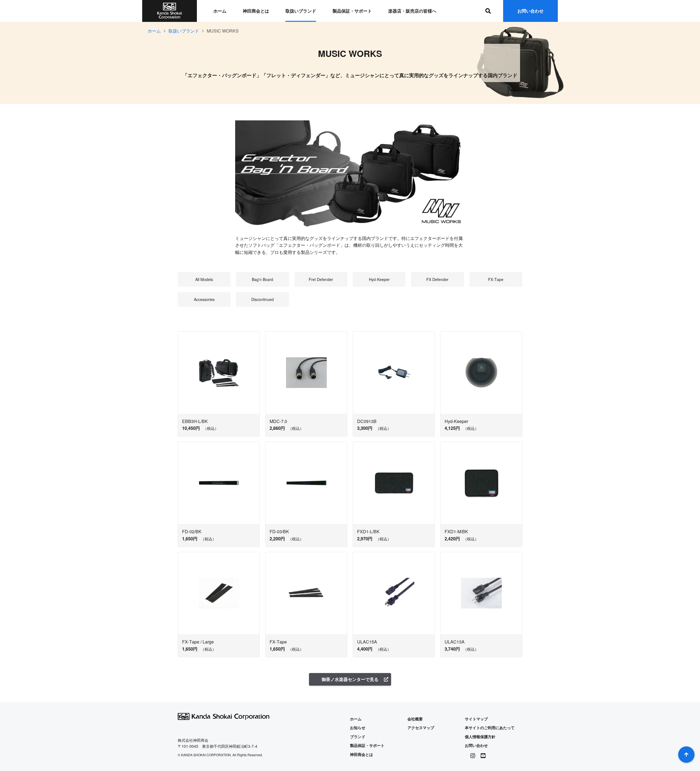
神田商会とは (256, 11)
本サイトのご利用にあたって (490, 727)
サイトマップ (476, 718)
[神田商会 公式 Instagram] (472, 755)
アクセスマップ (420, 727)
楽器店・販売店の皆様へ (412, 11)
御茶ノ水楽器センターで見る (350, 679)
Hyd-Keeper (379, 279)
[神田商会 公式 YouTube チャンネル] (483, 755)
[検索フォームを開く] (488, 11)
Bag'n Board (262, 279)
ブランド (357, 736)
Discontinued (262, 299)
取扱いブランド (300, 11)
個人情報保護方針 (480, 736)
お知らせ (357, 727)
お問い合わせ (530, 11)
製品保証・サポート (352, 11)
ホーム (219, 11)
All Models (204, 279)
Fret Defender (321, 279)
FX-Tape (495, 279)
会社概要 (415, 718)
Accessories (204, 299)
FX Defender (437, 279)
